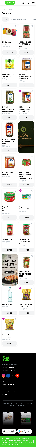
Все (5, 19)
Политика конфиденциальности (12, 388)
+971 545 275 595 (8, 370)
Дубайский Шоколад (19, 19)
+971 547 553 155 (8, 367)
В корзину (10, 52)
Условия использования (9, 391)
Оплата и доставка (8, 384)
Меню (11, 3)
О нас (3, 381)
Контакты (5, 394)
